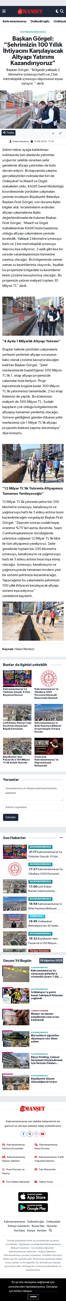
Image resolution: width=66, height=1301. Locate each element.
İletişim (42, 1230)
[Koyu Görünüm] (57, 11)
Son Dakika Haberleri (18, 1182)
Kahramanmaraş (14, 21)
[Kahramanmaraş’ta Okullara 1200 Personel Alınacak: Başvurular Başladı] (48, 678)
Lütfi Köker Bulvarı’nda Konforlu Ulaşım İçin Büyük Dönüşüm (17, 726)
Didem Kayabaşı (21, 141)
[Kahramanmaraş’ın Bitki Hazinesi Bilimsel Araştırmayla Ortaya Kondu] (48, 712)
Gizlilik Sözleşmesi (45, 1291)
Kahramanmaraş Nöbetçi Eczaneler (13, 1146)
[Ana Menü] (4, 11)
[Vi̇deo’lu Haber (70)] (33, 463)
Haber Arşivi (46, 1182)
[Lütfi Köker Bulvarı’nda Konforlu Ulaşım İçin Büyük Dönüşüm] (17, 712)
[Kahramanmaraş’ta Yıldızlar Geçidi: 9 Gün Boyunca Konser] (17, 678)
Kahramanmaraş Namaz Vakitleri (13, 1159)
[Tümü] (61, 837)
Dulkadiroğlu (40, 21)
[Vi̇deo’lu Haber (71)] (33, 621)
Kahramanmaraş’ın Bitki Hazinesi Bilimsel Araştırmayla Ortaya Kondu (45, 906)
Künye (31, 1230)
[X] (30, 1134)
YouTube (19, 1230)
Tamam (33, 1297)
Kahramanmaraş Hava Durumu (46, 1146)
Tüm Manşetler (47, 1169)
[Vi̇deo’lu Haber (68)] (33, 316)
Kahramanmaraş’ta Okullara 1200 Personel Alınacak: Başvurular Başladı (45, 872)
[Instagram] (36, 1134)
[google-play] (33, 1208)
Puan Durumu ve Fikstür (13, 1171)
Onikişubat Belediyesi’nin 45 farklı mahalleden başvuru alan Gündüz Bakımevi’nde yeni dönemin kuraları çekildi (44, 924)
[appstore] (33, 1197)
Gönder (10, 817)
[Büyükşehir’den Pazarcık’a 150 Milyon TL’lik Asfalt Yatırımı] (17, 746)
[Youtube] (42, 1134)
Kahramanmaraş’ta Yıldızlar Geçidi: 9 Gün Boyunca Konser (16, 692)
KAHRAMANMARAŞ (33, 32)
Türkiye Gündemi (39, 951)
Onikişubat (53, 1221)
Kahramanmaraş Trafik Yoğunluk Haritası (49, 1159)
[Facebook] (23, 1134)
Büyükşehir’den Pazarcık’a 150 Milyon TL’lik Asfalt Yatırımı (16, 760)
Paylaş (10, 132)
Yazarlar (51, 1226)
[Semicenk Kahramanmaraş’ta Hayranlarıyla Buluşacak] (48, 746)
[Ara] (62, 11)
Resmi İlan (38, 1226)
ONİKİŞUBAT (37, 916)
